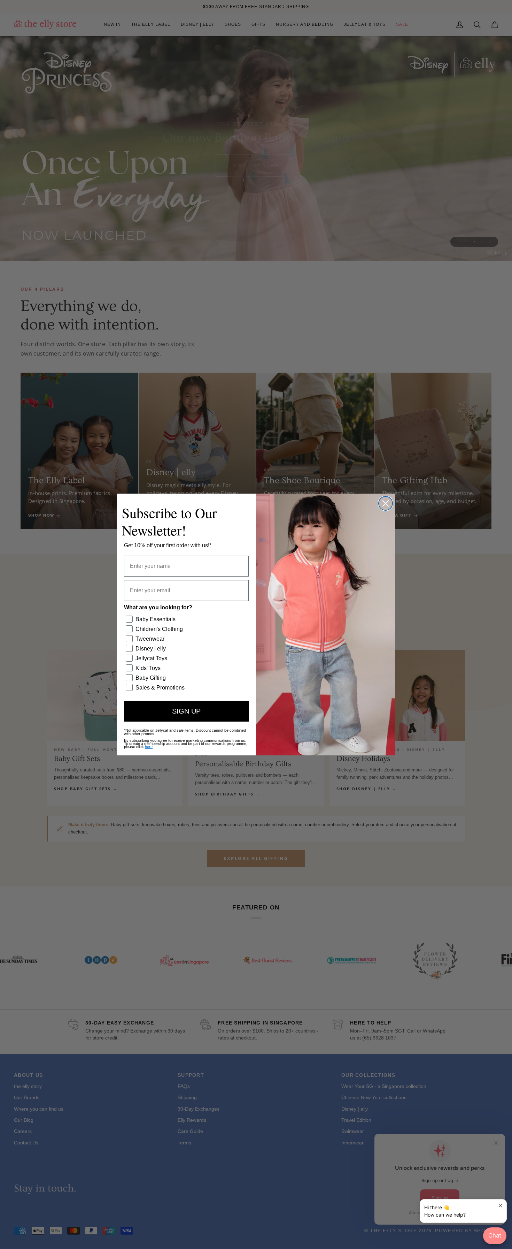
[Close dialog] (386, 503)
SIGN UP (186, 711)
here (149, 747)
